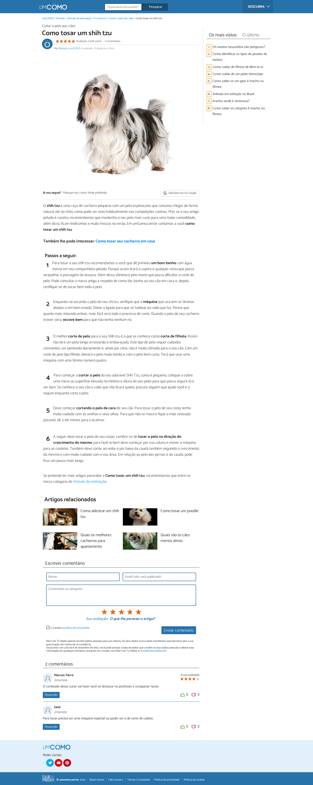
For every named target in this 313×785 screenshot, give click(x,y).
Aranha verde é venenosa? (231, 101)
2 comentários (112, 41)
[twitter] (50, 763)
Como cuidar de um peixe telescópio (237, 74)
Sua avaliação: (97, 619)
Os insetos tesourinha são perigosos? (238, 47)
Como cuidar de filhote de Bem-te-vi (237, 67)
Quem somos (96, 779)
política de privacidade (76, 628)
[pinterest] (67, 763)
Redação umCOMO (69, 48)
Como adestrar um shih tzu (99, 514)
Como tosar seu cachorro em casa (125, 241)
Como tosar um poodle (179, 511)
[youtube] (58, 763)
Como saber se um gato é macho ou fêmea (238, 84)
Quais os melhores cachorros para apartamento (95, 541)
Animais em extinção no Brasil (233, 94)
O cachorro (100, 18)
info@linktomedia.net (153, 651)
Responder (51, 694)
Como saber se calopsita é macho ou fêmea (238, 111)
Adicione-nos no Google (182, 193)
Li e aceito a (69, 627)
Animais (60, 18)
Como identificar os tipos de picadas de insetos (239, 57)
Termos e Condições (138, 779)
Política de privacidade (166, 779)
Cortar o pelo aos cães (121, 18)
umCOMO (47, 18)
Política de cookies (194, 779)
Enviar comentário (179, 630)
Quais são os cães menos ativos (175, 538)
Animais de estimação (79, 18)
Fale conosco (115, 779)
